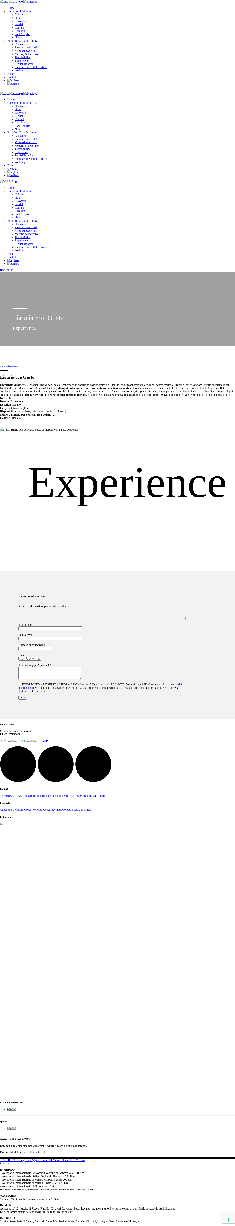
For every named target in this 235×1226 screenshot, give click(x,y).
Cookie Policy (30, 741)
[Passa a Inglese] (13, 80)
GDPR (46, 740)
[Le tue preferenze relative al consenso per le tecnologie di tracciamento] (228, 1219)
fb (1, 1163)
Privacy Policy (10, 741)
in (8, 1163)
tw (5, 1163)
